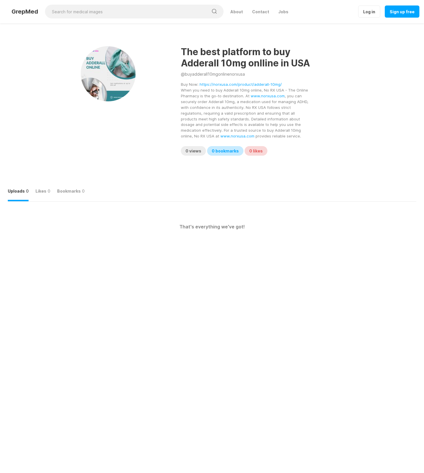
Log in (369, 11)
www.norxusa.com (268, 96)
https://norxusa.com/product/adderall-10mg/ (241, 84)
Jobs (283, 11)
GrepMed (25, 11)
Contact (260, 11)
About (236, 11)
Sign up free (402, 11)
